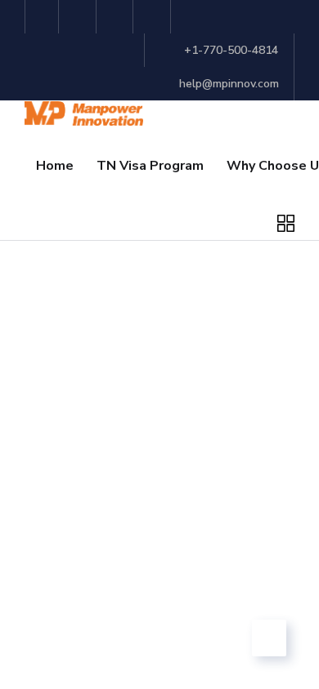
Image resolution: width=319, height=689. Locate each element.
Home (55, 166)
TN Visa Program (150, 166)
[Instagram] (154, 16)
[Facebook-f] (80, 16)
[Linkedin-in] (117, 16)
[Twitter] (42, 16)
